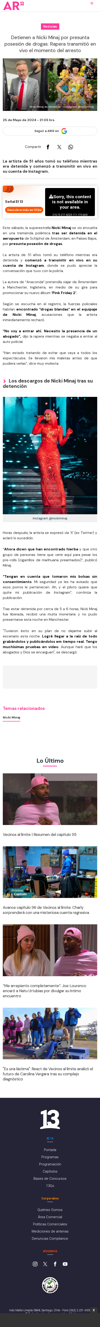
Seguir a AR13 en (46, 131)
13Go (50, 1186)
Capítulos (50, 1171)
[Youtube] (65, 1264)
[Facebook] (55, 1264)
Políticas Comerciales (50, 1224)
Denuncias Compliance (50, 1238)
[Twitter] (45, 1264)
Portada (50, 1150)
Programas (50, 1157)
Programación (50, 1164)
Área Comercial (50, 1217)
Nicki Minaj (11, 717)
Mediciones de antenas (50, 1231)
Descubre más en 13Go (24, 210)
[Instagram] (35, 1264)
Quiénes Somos (50, 1210)
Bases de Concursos (50, 1178)
